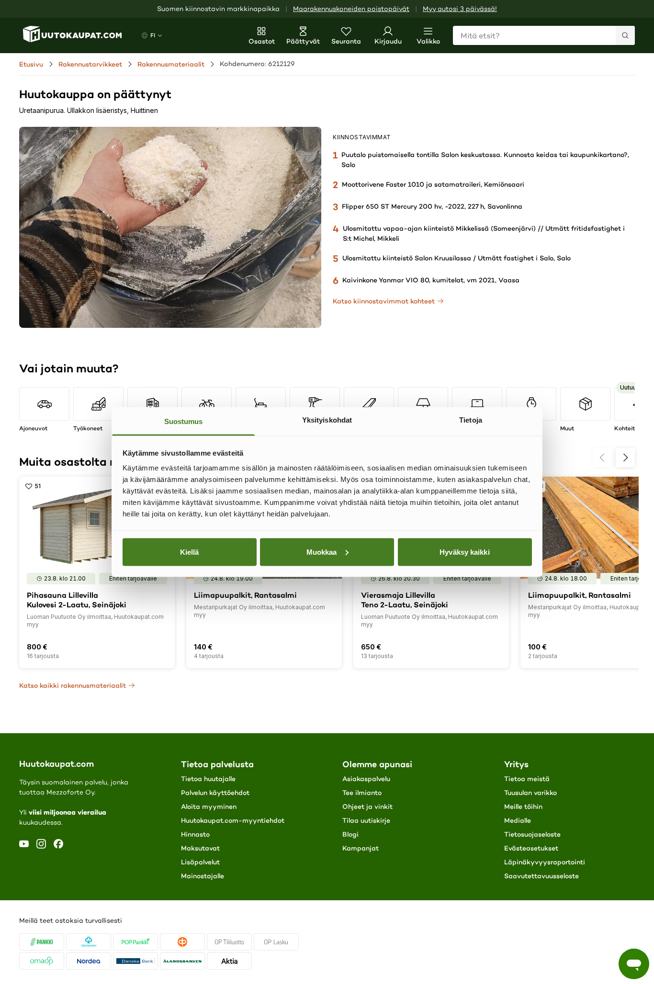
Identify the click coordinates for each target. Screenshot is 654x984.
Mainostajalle (202, 876)
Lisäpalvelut (200, 862)
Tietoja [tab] (470, 420)
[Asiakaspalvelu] (634, 964)
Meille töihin (523, 806)
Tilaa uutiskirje (366, 820)
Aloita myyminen (209, 806)
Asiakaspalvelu (366, 778)
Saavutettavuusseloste (541, 876)
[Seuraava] (625, 457)
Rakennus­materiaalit (170, 64)
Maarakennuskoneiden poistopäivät (351, 9)
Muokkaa (321, 552)
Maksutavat (200, 848)
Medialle (517, 820)
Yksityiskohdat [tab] (327, 420)
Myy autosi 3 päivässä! (460, 9)
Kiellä (189, 552)
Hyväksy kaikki (464, 552)
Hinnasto (195, 834)
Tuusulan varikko (530, 792)
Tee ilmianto (362, 792)
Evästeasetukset (531, 848)
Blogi (350, 834)
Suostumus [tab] (183, 421)
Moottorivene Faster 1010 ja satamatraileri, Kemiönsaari (433, 184)
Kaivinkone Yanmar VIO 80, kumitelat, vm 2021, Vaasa (430, 280)
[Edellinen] (602, 457)
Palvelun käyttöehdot (215, 792)
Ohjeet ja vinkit (367, 806)
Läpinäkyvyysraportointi (544, 862)
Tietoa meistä (527, 778)
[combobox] (544, 35)
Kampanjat (360, 848)
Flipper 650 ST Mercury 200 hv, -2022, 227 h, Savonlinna (432, 206)
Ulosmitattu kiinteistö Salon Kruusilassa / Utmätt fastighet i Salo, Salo (456, 258)
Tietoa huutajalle (208, 778)
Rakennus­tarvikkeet (90, 64)
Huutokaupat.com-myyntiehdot (232, 820)
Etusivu (31, 64)
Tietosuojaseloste (532, 834)
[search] (625, 35)
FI (152, 35)
